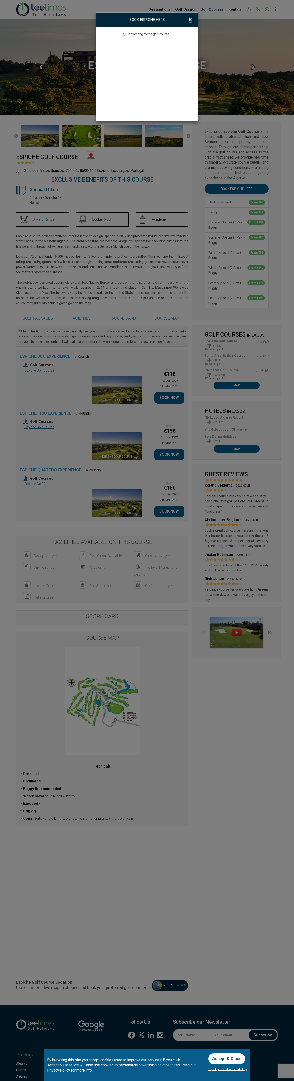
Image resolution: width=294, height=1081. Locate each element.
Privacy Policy (58, 1070)
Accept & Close (226, 1058)
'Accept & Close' (60, 1065)
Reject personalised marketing (227, 1069)
